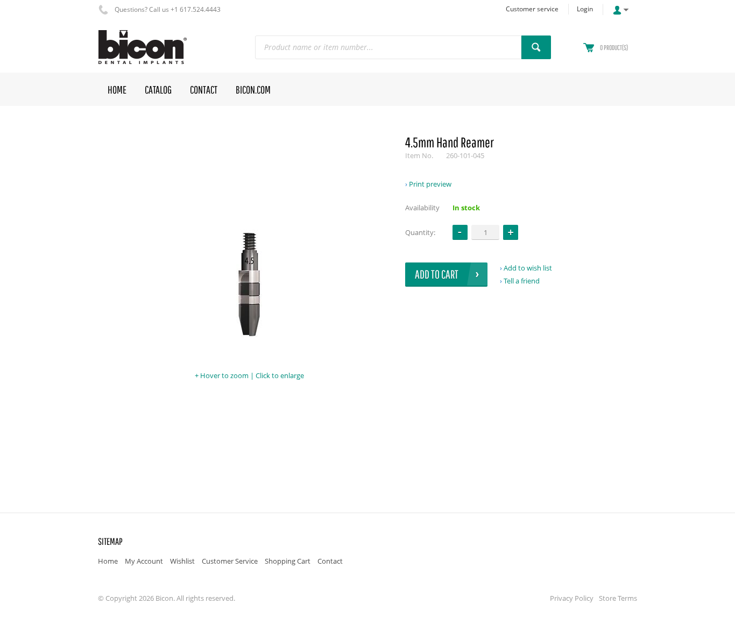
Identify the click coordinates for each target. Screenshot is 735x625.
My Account (144, 561)
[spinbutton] (485, 232)
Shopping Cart (287, 561)
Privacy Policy (571, 598)
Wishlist (182, 561)
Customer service (532, 8)
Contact (330, 561)
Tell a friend (522, 281)
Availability (422, 207)
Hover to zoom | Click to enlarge (252, 375)
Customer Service (230, 561)
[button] (510, 232)
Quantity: (420, 232)
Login (585, 8)
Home (108, 561)
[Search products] (536, 47)
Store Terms (618, 598)
